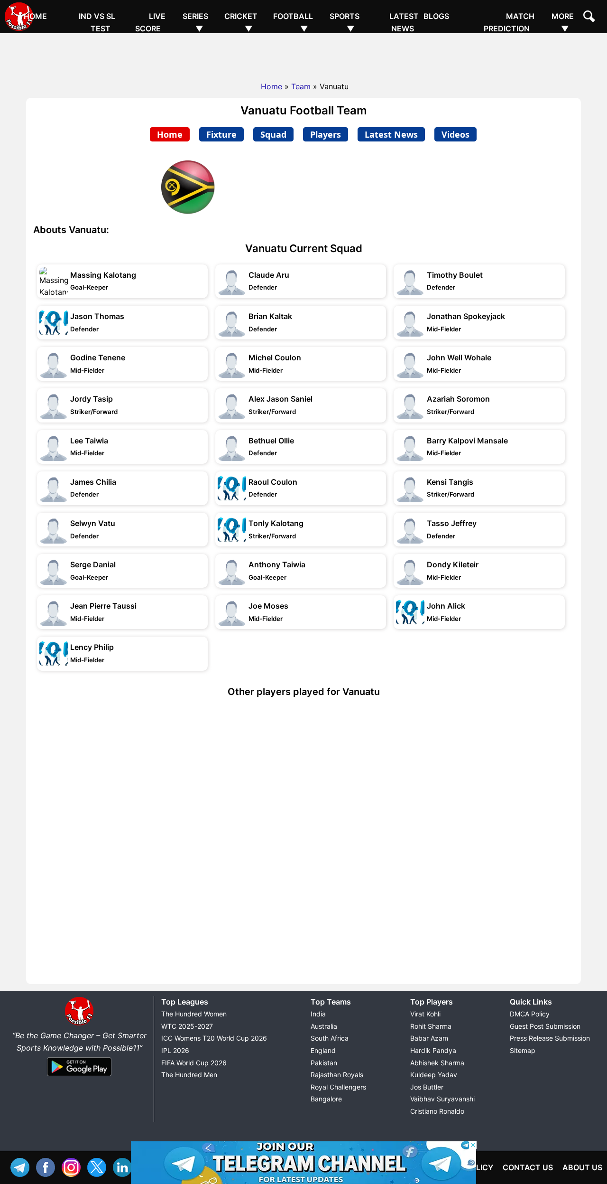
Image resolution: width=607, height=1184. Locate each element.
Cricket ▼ (241, 22)
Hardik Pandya (433, 1050)
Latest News (404, 22)
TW (99, 1166)
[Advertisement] (303, 54)
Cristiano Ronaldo (437, 1111)
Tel (22, 1166)
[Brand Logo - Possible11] (79, 1023)
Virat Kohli (425, 1014)
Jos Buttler (426, 1087)
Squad (273, 134)
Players (325, 134)
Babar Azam (429, 1038)
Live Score (150, 22)
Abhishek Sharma (437, 1063)
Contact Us (528, 1167)
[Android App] (79, 1076)
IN (125, 1166)
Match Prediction (509, 22)
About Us (582, 1167)
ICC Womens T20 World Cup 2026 (214, 1038)
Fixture (221, 134)
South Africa (330, 1038)
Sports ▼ (344, 22)
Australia (324, 1026)
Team (301, 86)
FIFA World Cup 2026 (194, 1063)
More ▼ (563, 22)
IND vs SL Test (97, 22)
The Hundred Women (194, 1014)
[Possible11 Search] (590, 17)
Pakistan (324, 1063)
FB (48, 1166)
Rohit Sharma (430, 1026)
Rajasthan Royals (337, 1075)
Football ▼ (293, 22)
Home (35, 16)
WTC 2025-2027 (187, 1026)
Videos (455, 134)
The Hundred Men (189, 1075)
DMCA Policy (530, 1014)
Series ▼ (195, 22)
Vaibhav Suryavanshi (442, 1099)
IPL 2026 (175, 1050)
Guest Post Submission (545, 1026)
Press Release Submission (550, 1038)
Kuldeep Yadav (433, 1075)
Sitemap (522, 1050)
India (318, 1014)
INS (73, 1166)
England (323, 1050)
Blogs (436, 16)
